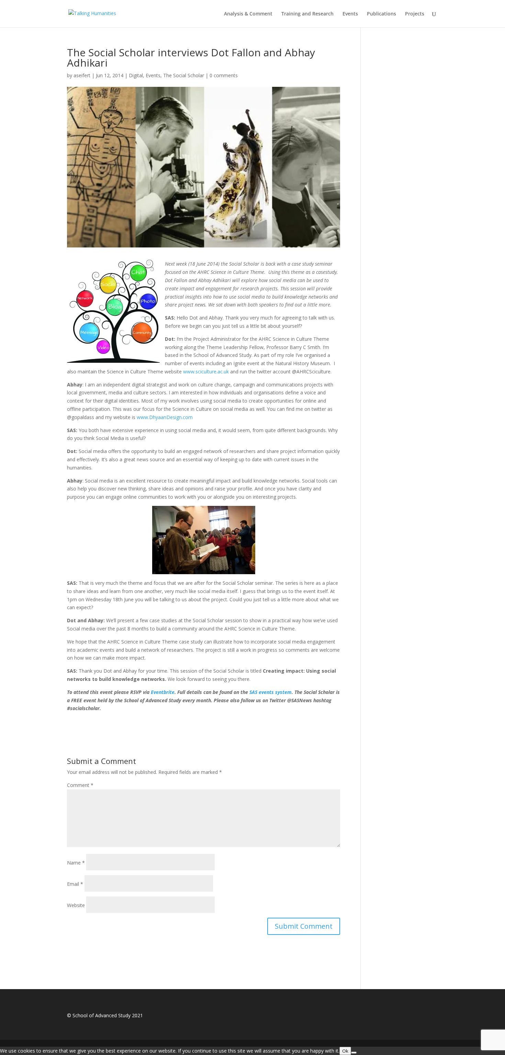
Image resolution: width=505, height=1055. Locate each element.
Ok (345, 1051)
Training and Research (307, 14)
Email (75, 884)
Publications (381, 14)
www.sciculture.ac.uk (206, 371)
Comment (80, 785)
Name (76, 862)
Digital (136, 75)
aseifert (82, 75)
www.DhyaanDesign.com (165, 417)
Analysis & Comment (248, 14)
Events (350, 14)
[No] (354, 1053)
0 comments (224, 75)
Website (76, 905)
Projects (414, 14)
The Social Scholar (183, 75)
